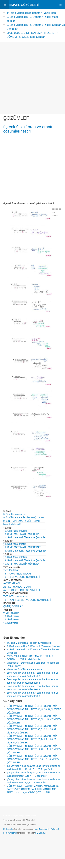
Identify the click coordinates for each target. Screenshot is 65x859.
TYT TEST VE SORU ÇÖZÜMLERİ (21, 576)
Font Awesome (10, 832)
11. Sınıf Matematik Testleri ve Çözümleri (24, 550)
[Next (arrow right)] (56, 215)
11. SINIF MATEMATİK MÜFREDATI (22, 547)
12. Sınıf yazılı (10, 622)
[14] (31, 452)
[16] (31, 490)
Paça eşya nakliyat (27, 815)
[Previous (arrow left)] (53, 215)
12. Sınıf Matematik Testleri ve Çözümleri (24, 560)
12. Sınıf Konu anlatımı (15, 557)
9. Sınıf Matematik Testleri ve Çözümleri (24, 517)
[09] (31, 362)
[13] (31, 435)
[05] (31, 288)
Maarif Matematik (12, 524)
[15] (31, 471)
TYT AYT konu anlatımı (15, 596)
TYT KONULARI (11, 570)
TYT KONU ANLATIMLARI (17, 573)
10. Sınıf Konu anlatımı (15, 530)
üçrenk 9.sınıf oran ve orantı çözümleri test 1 (27, 129)
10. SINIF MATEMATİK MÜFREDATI (22, 534)
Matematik (8, 829)
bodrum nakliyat (10, 815)
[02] (31, 232)
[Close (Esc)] (53, 209)
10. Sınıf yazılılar (11, 616)
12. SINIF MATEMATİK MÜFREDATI (22, 563)
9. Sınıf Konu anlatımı (14, 514)
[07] (31, 324)
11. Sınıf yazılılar (11, 619)
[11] (31, 398)
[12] (31, 415)
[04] (31, 269)
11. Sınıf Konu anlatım (14, 543)
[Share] (56, 209)
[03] (31, 250)
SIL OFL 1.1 (40, 832)
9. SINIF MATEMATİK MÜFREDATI (21, 520)
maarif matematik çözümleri (46, 829)
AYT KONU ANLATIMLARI (17, 586)
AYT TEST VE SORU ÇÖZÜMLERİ (21, 590)
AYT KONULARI (11, 583)
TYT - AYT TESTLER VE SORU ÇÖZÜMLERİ (27, 599)
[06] (31, 305)
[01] (31, 214)
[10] (31, 379)
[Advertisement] (32, 78)
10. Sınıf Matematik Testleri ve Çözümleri (24, 537)
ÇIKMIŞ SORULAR (13, 606)
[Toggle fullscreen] (60, 209)
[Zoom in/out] (53, 212)
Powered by (18, 841)
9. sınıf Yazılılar (11, 612)
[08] (31, 342)
